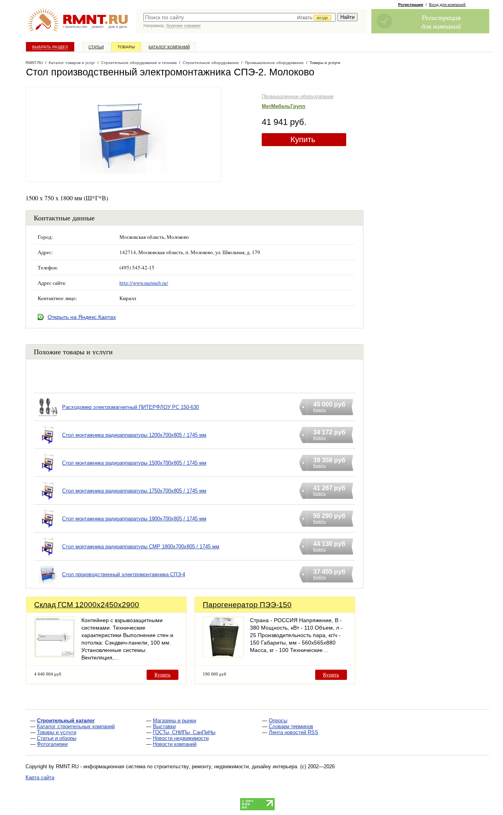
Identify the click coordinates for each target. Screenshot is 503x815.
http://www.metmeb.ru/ (143, 282)
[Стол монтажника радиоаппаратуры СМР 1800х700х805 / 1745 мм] (48, 556)
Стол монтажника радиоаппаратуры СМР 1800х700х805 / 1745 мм (140, 546)
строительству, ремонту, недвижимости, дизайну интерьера (225, 766)
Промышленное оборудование (298, 96)
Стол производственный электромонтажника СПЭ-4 (123, 574)
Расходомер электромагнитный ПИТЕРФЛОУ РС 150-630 (130, 407)
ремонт (98, 27)
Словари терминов (291, 726)
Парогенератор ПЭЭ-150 (247, 605)
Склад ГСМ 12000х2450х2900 (86, 605)
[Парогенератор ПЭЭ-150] (223, 655)
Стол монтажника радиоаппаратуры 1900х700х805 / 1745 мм (134, 519)
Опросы (278, 720)
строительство (75, 27)
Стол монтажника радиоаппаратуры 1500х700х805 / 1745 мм (134, 463)
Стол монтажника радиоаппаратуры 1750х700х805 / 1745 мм (134, 491)
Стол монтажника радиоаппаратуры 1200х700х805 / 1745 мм (134, 435)
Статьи (96, 47)
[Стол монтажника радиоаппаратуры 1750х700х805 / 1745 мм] (48, 501)
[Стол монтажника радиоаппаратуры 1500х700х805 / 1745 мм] (48, 473)
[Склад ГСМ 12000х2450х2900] (55, 655)
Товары (126, 47)
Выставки (164, 726)
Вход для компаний (447, 4)
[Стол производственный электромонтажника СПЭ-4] (48, 584)
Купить (302, 139)
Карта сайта (40, 777)
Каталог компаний (169, 47)
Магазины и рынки (174, 720)
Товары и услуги (56, 732)
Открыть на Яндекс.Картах (82, 317)
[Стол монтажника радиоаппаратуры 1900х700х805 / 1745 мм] (48, 528)
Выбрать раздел (50, 47)
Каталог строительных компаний (76, 726)
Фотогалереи (52, 744)
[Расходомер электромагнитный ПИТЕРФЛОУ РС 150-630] (48, 417)
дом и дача (117, 27)
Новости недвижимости (181, 738)
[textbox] (239, 17)
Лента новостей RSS (293, 732)
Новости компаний (174, 744)
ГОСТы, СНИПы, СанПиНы (184, 732)
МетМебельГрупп (283, 106)
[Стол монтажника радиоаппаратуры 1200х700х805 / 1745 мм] (48, 445)
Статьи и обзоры (56, 738)
